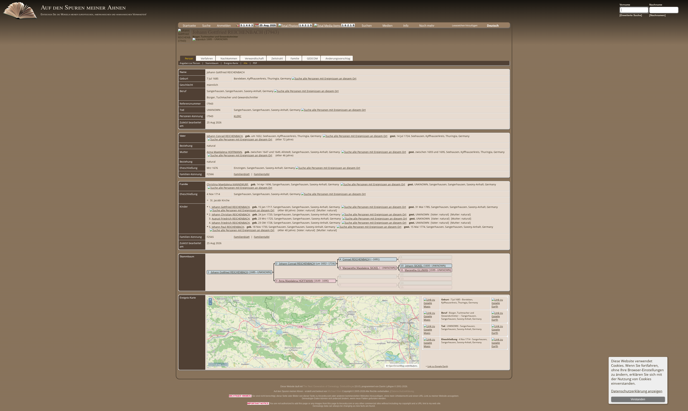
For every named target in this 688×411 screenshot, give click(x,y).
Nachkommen (229, 58)
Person (189, 58)
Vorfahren (207, 58)
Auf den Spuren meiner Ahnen (83, 7)
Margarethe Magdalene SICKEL (361, 267)
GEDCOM (312, 58)
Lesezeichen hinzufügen (464, 25)
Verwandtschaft (254, 58)
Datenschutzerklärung (402, 391)
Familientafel (261, 174)
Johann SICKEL (414, 265)
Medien (388, 26)
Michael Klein (335, 391)
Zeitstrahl (277, 58)
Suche (206, 26)
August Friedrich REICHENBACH (231, 218)
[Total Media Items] (326, 25)
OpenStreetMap (396, 365)
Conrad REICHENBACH (356, 259)
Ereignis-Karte (231, 63)
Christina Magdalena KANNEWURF (227, 184)
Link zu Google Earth (437, 366)
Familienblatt (242, 174)
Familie (295, 58)
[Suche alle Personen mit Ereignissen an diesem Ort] (324, 78)
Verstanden (638, 399)
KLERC (237, 116)
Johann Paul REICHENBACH (228, 227)
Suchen (367, 26)
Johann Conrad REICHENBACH (225, 136)
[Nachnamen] (657, 15)
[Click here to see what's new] (256, 25)
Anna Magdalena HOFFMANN (224, 152)
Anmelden (224, 26)
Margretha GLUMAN (416, 270)
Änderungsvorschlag (338, 58)
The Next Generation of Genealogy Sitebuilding (327, 386)
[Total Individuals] (237, 25)
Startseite (189, 26)
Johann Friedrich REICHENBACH (231, 222)
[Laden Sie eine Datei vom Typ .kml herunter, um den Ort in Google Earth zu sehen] (499, 306)
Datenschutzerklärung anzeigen (636, 391)
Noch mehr (426, 26)
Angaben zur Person (190, 63)
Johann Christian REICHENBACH (231, 214)
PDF (255, 63)
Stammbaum (212, 63)
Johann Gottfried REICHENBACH (231, 207)
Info (405, 26)
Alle (245, 63)
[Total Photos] (287, 25)
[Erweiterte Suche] (631, 15)
